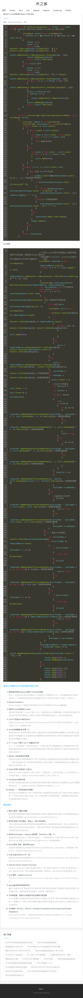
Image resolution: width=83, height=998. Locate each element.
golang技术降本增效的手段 (19, 885)
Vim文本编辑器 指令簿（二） (20, 730)
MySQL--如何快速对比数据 (19, 756)
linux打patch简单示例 (17, 780)
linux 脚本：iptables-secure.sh (20, 875)
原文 (25, 22)
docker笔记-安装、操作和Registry (22, 844)
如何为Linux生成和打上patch (20, 709)
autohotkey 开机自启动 (13, 955)
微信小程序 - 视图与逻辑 (18, 811)
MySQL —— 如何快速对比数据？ (21, 790)
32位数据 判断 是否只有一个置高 (60, 955)
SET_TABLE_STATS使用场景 (36, 955)
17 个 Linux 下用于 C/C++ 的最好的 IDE (24, 743)
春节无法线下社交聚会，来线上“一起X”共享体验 (27, 821)
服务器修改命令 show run (14, 946)
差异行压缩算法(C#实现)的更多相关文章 (20, 686)
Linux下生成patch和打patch (19, 719)
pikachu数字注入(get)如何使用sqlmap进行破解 (43, 946)
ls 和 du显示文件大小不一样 (19, 855)
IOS (28, 10)
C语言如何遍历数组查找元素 (66, 959)
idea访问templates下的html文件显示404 (45, 967)
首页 (4, 10)
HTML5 (68, 10)
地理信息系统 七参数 (11, 959)
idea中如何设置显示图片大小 (14, 975)
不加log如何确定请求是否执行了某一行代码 (49, 951)
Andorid (36, 10)
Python (12, 10)
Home (41, 989)
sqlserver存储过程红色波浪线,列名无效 (19, 942)
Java (21, 10)
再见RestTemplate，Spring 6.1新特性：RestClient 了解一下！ (32, 834)
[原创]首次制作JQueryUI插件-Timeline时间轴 (26, 692)
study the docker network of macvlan (22, 865)
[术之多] (41, 3)
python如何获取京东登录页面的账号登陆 (18, 963)
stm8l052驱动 (48, 959)
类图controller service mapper (18, 951)
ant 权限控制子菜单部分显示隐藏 (16, 967)
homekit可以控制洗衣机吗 (14, 971)
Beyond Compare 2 (16, 702)
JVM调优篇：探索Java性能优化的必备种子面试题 (28, 895)
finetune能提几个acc (44, 963)
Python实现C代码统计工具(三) (20, 769)
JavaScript (57, 10)
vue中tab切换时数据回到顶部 (47, 942)
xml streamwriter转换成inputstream (41, 971)
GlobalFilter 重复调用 (31, 959)
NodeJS (46, 10)
